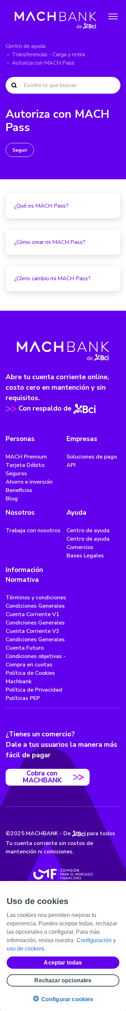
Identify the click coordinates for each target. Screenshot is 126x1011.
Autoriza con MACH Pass (43, 63)
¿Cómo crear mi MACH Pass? (49, 242)
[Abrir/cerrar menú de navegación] (113, 16)
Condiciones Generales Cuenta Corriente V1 (35, 610)
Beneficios (19, 490)
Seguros (16, 473)
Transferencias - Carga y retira (48, 54)
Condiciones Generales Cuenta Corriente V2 (35, 627)
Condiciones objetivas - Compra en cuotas (36, 660)
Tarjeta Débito (25, 465)
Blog (12, 499)
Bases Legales (85, 555)
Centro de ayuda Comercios (88, 543)
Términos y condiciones (36, 597)
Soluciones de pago (91, 457)
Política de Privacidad (34, 690)
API (71, 465)
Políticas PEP (23, 698)
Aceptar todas (63, 963)
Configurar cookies (63, 998)
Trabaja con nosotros (33, 530)
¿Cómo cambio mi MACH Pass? (52, 278)
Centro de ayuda (26, 46)
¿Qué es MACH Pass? (41, 206)
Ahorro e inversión (29, 482)
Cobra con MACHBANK (42, 777)
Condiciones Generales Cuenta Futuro (35, 644)
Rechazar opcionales (62, 980)
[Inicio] (56, 16)
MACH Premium (26, 457)
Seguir (20, 150)
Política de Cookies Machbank (30, 677)
